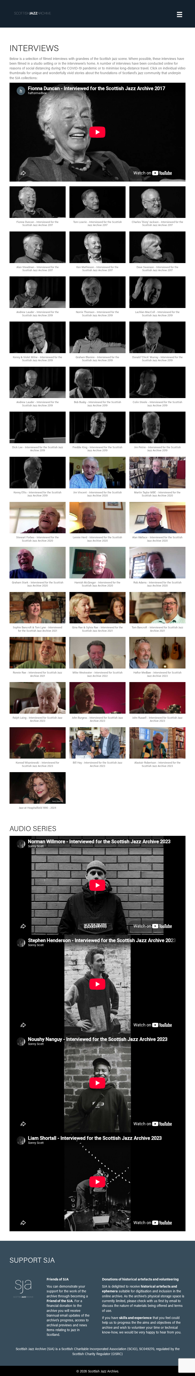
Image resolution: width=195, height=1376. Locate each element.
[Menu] (179, 14)
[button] (38, 208)
